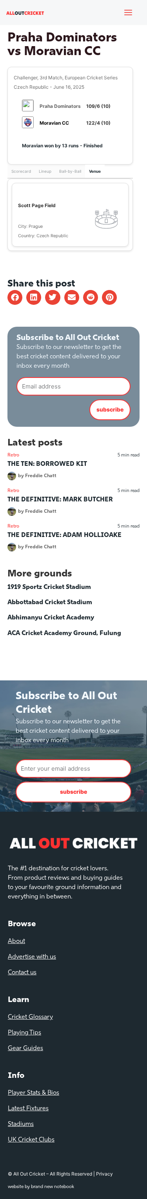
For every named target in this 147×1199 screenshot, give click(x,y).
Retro (13, 455)
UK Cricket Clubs (31, 1140)
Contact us (22, 973)
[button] (14, 297)
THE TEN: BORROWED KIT (47, 464)
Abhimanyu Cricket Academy (50, 618)
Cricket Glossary (30, 1017)
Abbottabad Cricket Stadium (49, 603)
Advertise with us (32, 957)
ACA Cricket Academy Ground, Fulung (64, 633)
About (16, 941)
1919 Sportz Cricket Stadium (49, 587)
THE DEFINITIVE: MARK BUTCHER (60, 500)
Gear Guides (25, 1048)
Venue (95, 171)
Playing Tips (24, 1033)
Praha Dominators (60, 106)
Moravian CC (54, 123)
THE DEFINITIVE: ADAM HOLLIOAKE (64, 535)
